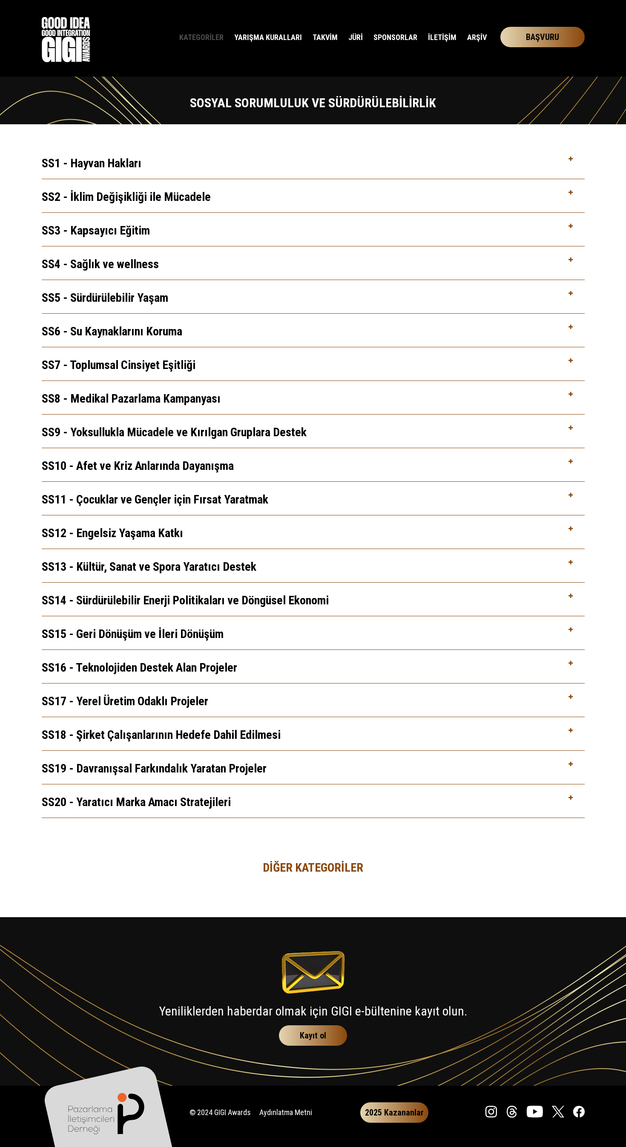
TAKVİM (325, 37)
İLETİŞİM (442, 37)
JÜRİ (355, 37)
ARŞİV (477, 37)
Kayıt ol (313, 1035)
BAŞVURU (542, 37)
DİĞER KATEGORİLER (313, 868)
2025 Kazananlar (394, 1112)
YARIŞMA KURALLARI (268, 37)
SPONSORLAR (395, 37)
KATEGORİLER (201, 37)
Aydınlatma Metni (285, 1112)
